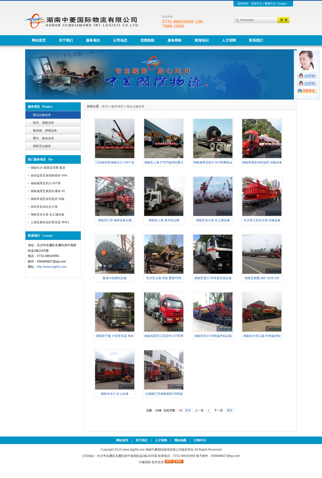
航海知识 (202, 40)
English (282, 3)
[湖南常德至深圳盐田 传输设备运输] (262, 157)
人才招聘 (229, 40)
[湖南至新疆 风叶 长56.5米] (262, 273)
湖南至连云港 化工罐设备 (47, 214)
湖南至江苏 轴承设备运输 (115, 220)
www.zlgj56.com (134, 449)
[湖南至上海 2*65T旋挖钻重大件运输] (164, 157)
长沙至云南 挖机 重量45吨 (163, 278)
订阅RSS (200, 440)
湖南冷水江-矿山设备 (115, 394)
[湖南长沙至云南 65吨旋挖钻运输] (262, 331)
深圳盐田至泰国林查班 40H (48, 175)
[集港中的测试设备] (115, 273)
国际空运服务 (42, 146)
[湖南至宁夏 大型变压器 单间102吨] (115, 331)
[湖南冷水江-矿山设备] (115, 389)
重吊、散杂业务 (43, 138)
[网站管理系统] (161, 98)
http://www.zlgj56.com (51, 267)
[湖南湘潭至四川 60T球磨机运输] (213, 157)
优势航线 (147, 40)
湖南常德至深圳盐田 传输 (47, 199)
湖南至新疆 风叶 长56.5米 (262, 278)
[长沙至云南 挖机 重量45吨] (164, 273)
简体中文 (256, 3)
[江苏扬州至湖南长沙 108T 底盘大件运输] (115, 157)
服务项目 (93, 40)
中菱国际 (145, 462)
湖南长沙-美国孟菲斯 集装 (47, 167)
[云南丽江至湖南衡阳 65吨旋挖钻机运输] (164, 389)
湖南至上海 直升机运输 (163, 220)
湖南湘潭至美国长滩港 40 (47, 191)
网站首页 (39, 40)
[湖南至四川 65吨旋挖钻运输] (213, 331)
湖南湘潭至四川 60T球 (45, 183)
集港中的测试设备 (115, 278)
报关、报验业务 (43, 122)
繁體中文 (270, 3)
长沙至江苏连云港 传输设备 (262, 220)
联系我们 (256, 40)
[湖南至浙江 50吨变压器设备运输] (213, 273)
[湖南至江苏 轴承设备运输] (115, 215)
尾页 (230, 410)
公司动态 (120, 40)
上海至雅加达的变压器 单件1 (49, 222)
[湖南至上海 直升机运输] (164, 215)
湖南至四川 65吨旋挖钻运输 (213, 336)
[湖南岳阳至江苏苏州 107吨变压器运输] (164, 331)
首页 (105, 106)
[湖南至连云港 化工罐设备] (213, 215)
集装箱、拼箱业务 (45, 130)
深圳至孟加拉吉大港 (44, 206)
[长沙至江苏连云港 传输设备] (262, 215)
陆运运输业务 (42, 115)
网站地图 (180, 440)
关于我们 (66, 40)
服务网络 (175, 40)
